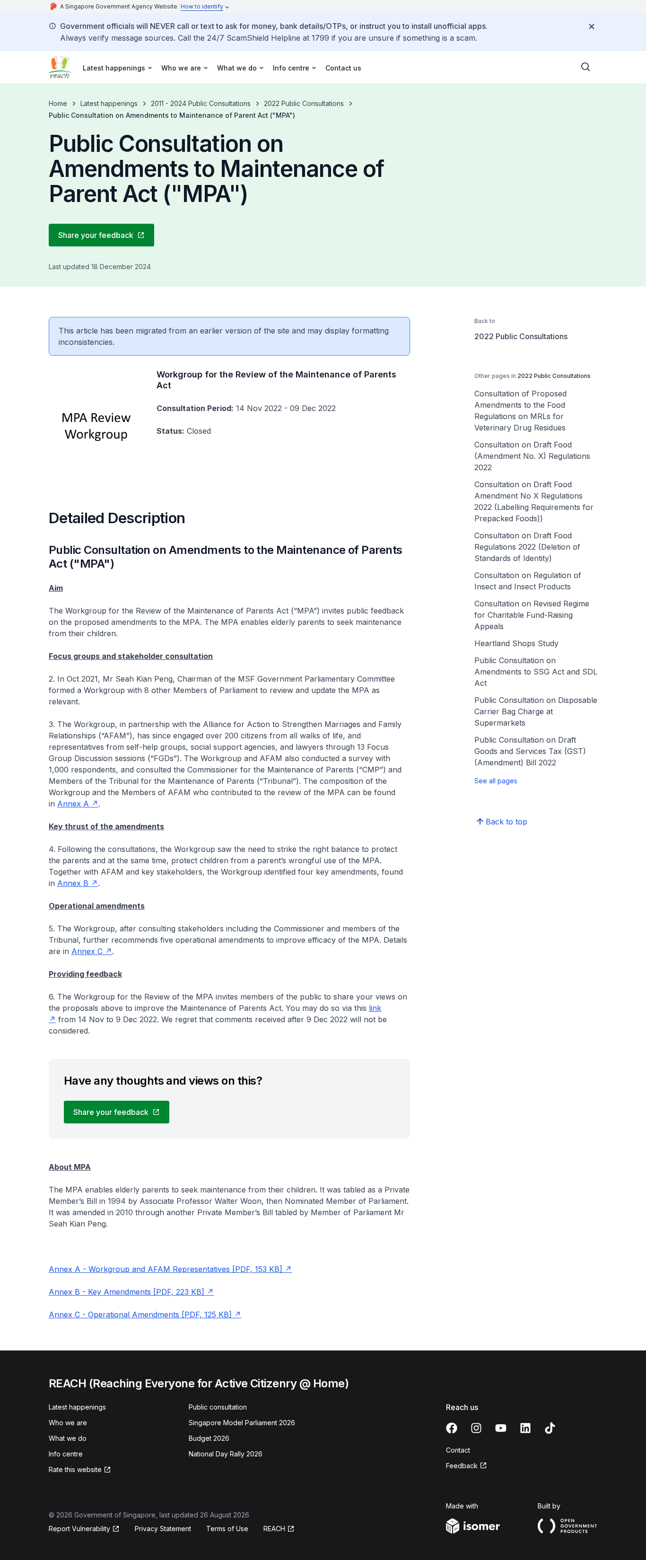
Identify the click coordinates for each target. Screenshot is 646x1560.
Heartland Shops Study (516, 643)
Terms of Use (227, 1529)
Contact (458, 1450)
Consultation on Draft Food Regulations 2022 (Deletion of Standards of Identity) (527, 547)
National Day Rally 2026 (225, 1454)
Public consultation (218, 1407)
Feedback (462, 1466)
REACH (274, 1529)
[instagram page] (476, 1428)
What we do (68, 1438)
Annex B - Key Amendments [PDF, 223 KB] (126, 1292)
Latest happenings (109, 103)
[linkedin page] (525, 1428)
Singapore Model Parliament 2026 (242, 1423)
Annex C (87, 951)
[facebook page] (451, 1428)
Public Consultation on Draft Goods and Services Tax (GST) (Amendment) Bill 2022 (530, 751)
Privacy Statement (163, 1529)
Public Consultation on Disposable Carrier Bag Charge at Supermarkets (535, 711)
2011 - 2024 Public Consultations (201, 103)
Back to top (506, 821)
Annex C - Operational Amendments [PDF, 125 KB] (140, 1314)
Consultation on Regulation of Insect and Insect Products (527, 580)
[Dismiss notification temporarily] (591, 26)
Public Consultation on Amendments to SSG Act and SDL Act (535, 672)
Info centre (66, 1454)
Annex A (73, 803)
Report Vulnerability (79, 1529)
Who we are (68, 1423)
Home (58, 103)
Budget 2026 (209, 1438)
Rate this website (75, 1469)
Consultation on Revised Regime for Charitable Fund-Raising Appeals (531, 615)
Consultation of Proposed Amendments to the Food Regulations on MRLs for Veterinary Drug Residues (520, 410)
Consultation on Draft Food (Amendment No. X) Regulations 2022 (532, 456)
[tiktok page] (550, 1428)
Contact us (343, 68)
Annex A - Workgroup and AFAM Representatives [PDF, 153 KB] (165, 1269)
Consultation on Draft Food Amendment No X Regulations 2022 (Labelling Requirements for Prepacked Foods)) (534, 501)
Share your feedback (95, 235)
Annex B (72, 883)
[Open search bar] (586, 67)
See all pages (495, 781)
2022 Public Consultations (304, 103)
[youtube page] (500, 1428)
